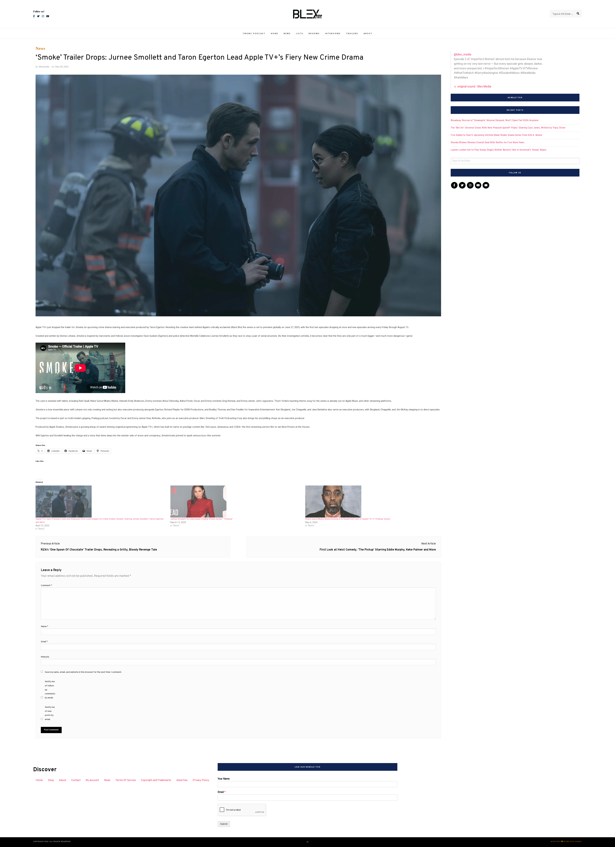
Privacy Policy (201, 780)
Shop (51, 780)
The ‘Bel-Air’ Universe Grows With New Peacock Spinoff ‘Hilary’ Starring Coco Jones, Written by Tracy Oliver (508, 127)
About (368, 33)
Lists (299, 33)
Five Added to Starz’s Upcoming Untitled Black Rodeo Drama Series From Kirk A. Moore (496, 135)
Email (44, 641)
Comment (46, 585)
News (287, 33)
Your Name (224, 778)
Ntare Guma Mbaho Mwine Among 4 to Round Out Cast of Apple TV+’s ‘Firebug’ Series (347, 519)
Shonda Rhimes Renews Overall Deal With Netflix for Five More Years (487, 142)
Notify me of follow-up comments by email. (50, 689)
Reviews (314, 33)
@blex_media (462, 54)
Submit (224, 823)
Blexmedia (44, 66)
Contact (76, 780)
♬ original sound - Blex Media (472, 86)
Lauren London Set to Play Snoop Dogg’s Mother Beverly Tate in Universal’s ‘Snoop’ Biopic (498, 150)
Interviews (333, 33)
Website (45, 657)
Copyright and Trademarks (156, 780)
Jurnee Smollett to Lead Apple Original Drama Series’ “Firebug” (201, 519)
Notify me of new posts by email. (50, 713)
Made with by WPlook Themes (566, 842)
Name (44, 626)
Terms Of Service (125, 780)
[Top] (308, 842)
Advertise (182, 780)
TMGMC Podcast (254, 33)
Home (274, 33)
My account (92, 780)
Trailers (352, 33)
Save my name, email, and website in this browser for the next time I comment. (83, 672)
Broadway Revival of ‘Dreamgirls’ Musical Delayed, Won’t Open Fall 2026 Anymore (494, 120)
